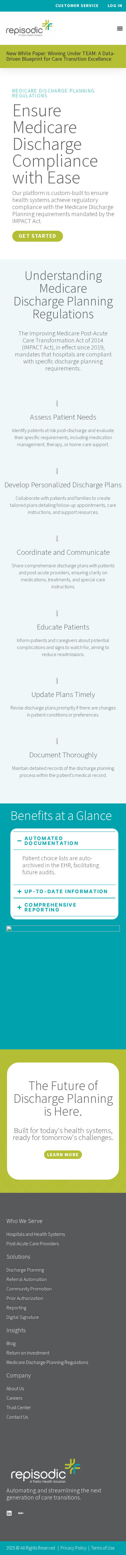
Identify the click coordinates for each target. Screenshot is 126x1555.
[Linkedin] (9, 1513)
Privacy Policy (74, 1548)
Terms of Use (102, 1548)
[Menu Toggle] (120, 28)
